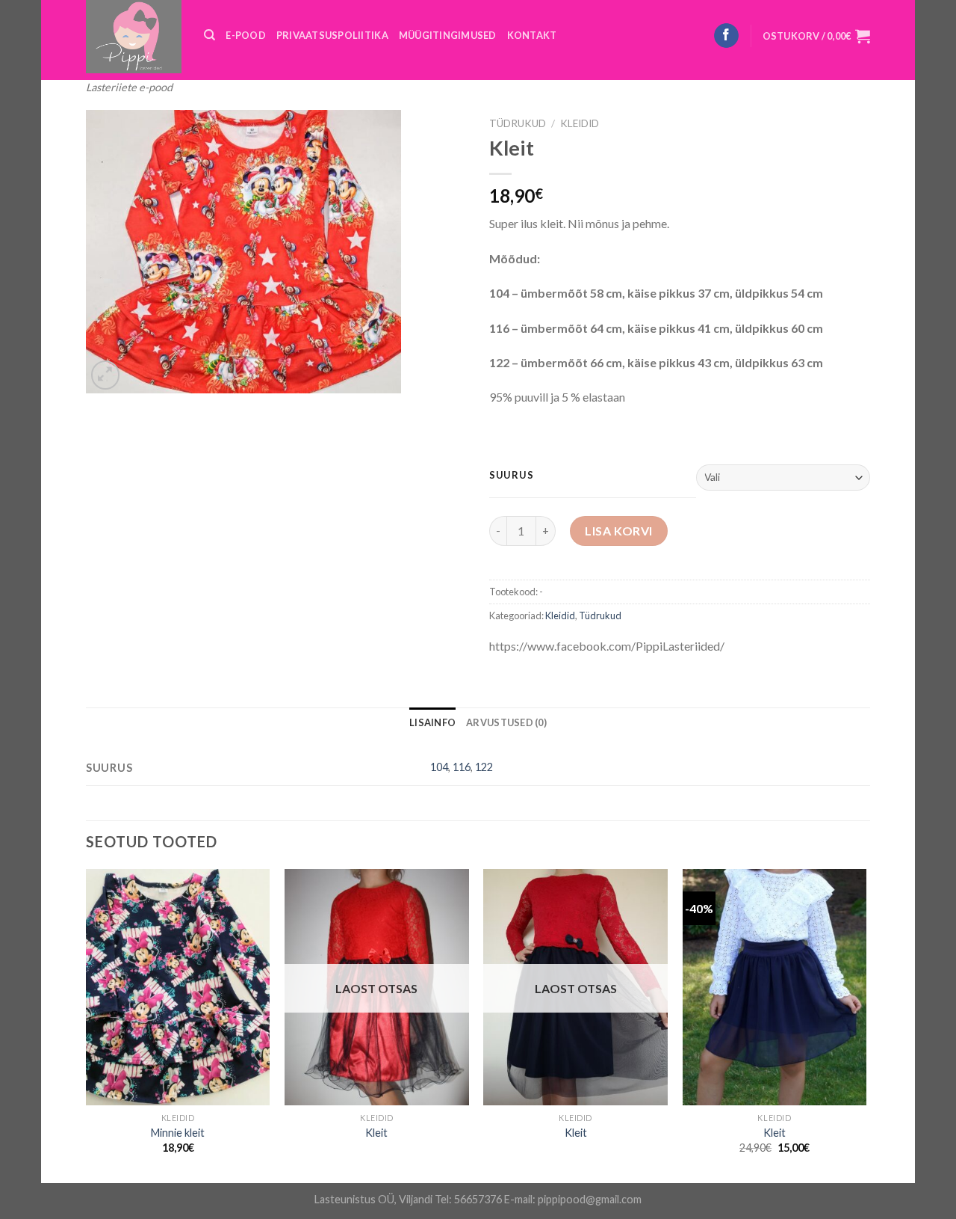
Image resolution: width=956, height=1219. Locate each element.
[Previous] (86, 1025)
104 (439, 767)
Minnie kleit (178, 1132)
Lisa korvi (619, 530)
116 (462, 767)
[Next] (865, 1025)
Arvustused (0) (506, 722)
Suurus (511, 475)
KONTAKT (532, 35)
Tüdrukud (517, 123)
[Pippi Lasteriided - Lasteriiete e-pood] (133, 36)
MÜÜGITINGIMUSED (448, 35)
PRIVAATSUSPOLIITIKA (332, 35)
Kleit (376, 1132)
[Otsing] (209, 35)
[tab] (432, 722)
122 (484, 767)
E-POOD (246, 35)
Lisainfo (432, 722)
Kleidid (579, 123)
